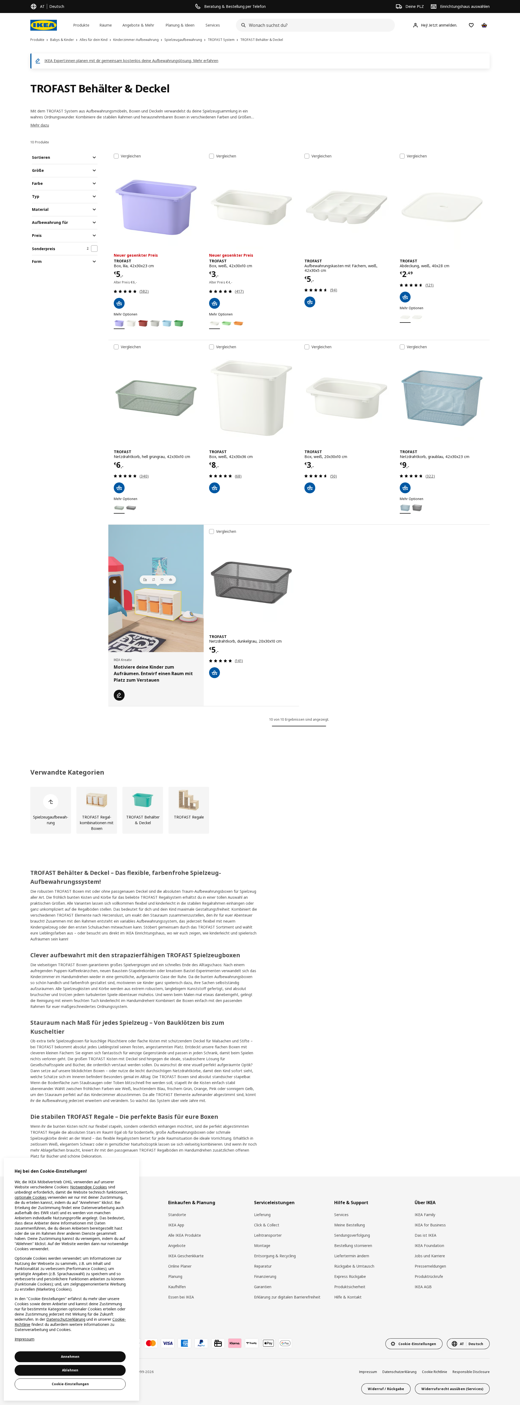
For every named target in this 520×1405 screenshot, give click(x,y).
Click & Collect (266, 1224)
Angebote (177, 1245)
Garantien (262, 1286)
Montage (262, 1245)
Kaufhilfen (177, 1286)
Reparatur (263, 1266)
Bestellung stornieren (353, 1245)
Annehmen (70, 1356)
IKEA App (176, 1224)
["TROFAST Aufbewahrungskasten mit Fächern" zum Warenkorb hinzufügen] (309, 302)
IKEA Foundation (429, 1245)
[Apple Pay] (268, 1343)
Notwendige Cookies (88, 1187)
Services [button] (213, 25)
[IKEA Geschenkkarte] (218, 1343)
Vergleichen (131, 156)
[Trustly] (251, 1343)
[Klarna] (235, 1343)
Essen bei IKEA (181, 1297)
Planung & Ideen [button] (179, 25)
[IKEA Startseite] (43, 25)
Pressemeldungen (430, 1266)
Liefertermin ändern (351, 1255)
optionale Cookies (31, 1197)
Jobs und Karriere (430, 1255)
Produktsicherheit (349, 1286)
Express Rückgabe (350, 1276)
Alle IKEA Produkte (184, 1235)
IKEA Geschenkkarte (186, 1255)
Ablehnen (70, 1370)
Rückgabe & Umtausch (354, 1266)
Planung (175, 1276)
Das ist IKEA (425, 1235)
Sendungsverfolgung (352, 1235)
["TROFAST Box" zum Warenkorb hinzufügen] (119, 303)
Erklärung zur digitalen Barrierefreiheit (287, 1297)
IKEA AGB (423, 1286)
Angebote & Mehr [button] (138, 25)
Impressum (368, 1371)
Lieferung (262, 1214)
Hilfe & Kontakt (348, 1297)
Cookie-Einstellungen (70, 1384)
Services (341, 1214)
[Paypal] (201, 1343)
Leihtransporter (268, 1235)
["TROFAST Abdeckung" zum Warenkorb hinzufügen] (405, 297)
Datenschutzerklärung (399, 1371)
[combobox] (313, 25)
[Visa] (167, 1343)
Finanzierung (265, 1276)
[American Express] (184, 1343)
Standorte (177, 1214)
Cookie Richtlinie (434, 1371)
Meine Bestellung (349, 1224)
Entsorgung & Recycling (275, 1255)
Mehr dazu (39, 125)
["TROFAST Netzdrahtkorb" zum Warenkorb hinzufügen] (119, 487)
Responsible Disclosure (471, 1371)
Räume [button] (105, 25)
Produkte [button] (81, 25)
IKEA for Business (430, 1224)
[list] (260, 810)
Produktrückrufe (429, 1276)
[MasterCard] (151, 1343)
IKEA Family (425, 1214)
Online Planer (179, 1266)
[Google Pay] (285, 1343)
